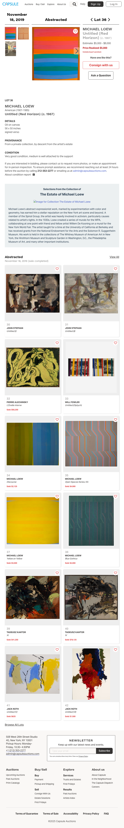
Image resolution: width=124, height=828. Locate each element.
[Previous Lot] (92, 19)
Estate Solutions (42, 798)
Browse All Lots (14, 724)
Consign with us (101, 65)
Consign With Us (42, 793)
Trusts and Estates (72, 779)
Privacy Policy (83, 756)
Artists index (69, 798)
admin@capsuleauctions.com (89, 170)
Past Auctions (70, 793)
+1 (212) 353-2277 (16, 750)
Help (82, 4)
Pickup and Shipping (44, 784)
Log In (113, 4)
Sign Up (95, 4)
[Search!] (74, 4)
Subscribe (104, 750)
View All (114, 257)
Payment (39, 779)
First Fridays (40, 802)
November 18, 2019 (17, 17)
